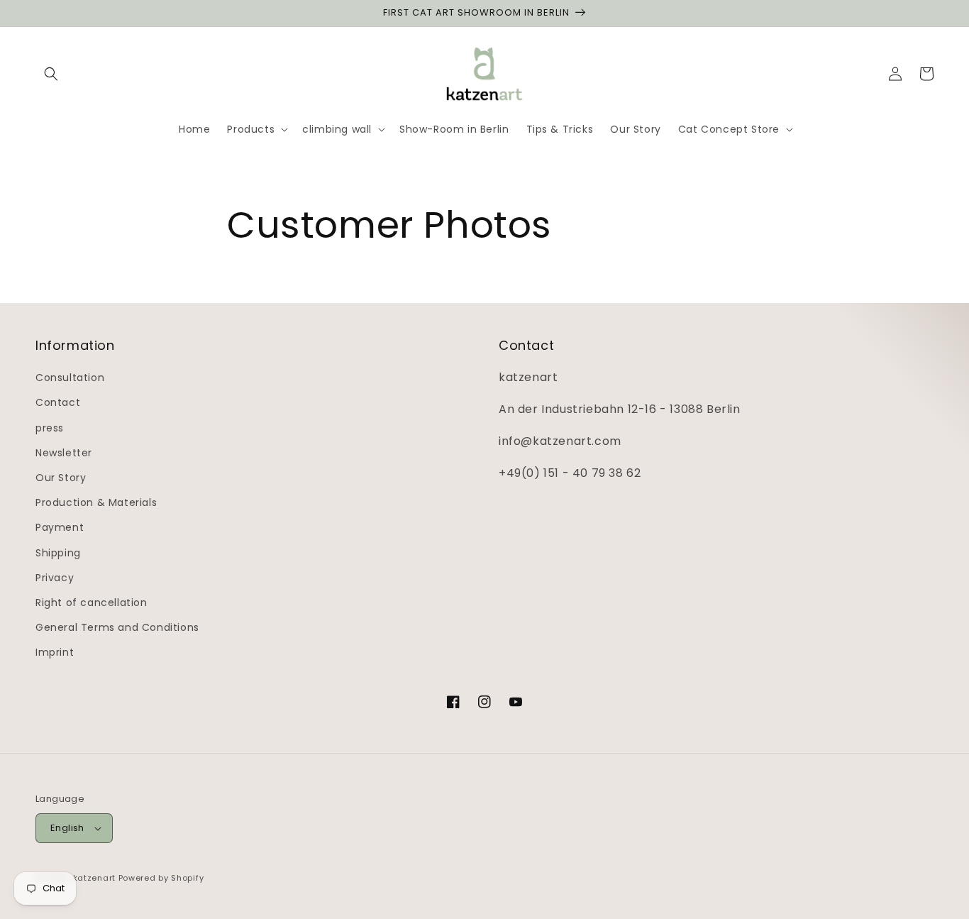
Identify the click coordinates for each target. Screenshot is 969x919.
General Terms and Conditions (117, 627)
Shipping (58, 553)
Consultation (69, 377)
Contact (57, 402)
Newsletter (63, 453)
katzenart (94, 878)
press (49, 428)
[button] (51, 73)
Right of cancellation (91, 602)
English (67, 828)
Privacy (54, 578)
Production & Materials (96, 502)
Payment (59, 527)
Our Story (60, 477)
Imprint (54, 652)
